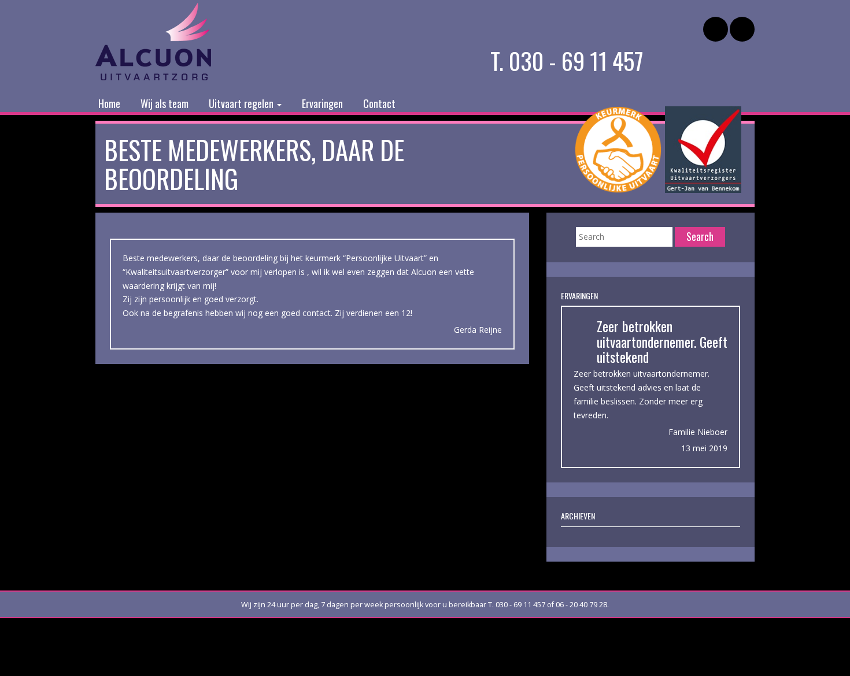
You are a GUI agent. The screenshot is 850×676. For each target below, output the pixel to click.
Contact (379, 103)
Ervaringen (322, 103)
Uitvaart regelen (242, 103)
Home (109, 103)
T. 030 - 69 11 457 (567, 60)
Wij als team (165, 103)
